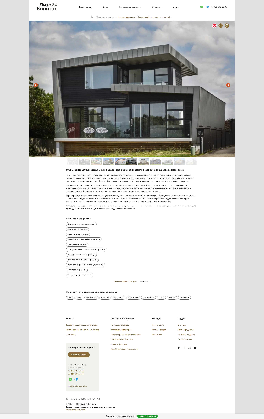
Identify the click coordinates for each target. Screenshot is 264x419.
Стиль (70, 297)
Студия (176, 7)
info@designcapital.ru (77, 386)
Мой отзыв (157, 334)
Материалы (91, 297)
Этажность (184, 297)
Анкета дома (158, 325)
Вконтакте (189, 348)
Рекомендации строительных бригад (82, 330)
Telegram (195, 348)
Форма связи (79, 355)
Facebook (184, 348)
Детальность (148, 297)
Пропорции (118, 297)
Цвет (79, 297)
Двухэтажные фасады (77, 229)
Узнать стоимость (147, 416)
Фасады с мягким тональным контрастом (86, 249)
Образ (161, 297)
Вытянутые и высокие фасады (81, 254)
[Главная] (92, 17)
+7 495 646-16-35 (219, 7)
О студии (182, 325)
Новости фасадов (119, 344)
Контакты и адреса (186, 334)
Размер (172, 297)
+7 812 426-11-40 (76, 374)
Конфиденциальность (76, 410)
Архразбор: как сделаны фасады (126, 334)
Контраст (105, 297)
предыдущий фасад (35, 85)
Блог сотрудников (186, 330)
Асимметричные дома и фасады (82, 260)
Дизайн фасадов (86, 7)
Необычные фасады (77, 270)
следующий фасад (228, 85)
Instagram (180, 348)
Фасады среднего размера (80, 275)
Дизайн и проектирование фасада (81, 325)
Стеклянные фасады (77, 244)
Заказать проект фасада (125, 281)
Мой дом (156, 7)
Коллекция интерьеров (121, 330)
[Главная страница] (47, 10)
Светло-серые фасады (78, 234)
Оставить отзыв (185, 339)
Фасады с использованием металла (84, 239)
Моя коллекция (159, 330)
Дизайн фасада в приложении (124, 349)
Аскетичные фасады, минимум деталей (86, 264)
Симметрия (133, 297)
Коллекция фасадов (120, 325)
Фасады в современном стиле (81, 224)
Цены (105, 7)
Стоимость (71, 334)
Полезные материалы (129, 7)
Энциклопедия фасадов (122, 339)
